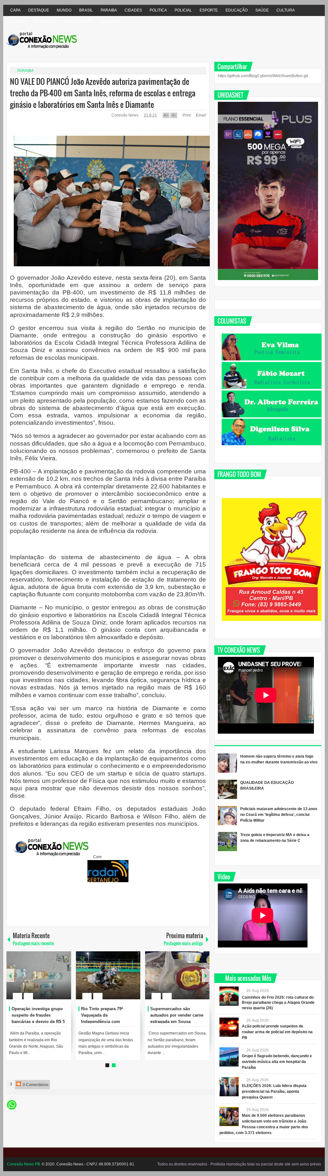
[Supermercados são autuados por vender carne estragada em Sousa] (177, 975)
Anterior (205, 975)
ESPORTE (209, 10)
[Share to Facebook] (47, 981)
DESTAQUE (38, 10)
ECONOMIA (44, 21)
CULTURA (285, 10)
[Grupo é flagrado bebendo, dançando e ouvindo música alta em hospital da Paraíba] (229, 1057)
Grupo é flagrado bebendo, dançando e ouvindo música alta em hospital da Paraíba (277, 1062)
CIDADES (133, 10)
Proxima (10, 975)
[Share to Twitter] (55, 981)
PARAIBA (109, 10)
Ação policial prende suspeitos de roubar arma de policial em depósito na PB (277, 1032)
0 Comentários (35, 1085)
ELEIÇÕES (109, 21)
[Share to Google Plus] (64, 981)
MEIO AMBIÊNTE (77, 21)
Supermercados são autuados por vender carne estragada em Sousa (176, 1015)
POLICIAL (183, 10)
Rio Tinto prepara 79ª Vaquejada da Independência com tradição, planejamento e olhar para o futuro (105, 1021)
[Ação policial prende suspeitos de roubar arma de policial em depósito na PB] (229, 1027)
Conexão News (125, 115)
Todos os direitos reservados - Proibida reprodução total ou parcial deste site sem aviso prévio (239, 1164)
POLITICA (158, 10)
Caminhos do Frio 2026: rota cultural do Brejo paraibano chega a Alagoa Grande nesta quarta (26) (278, 1003)
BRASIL (86, 10)
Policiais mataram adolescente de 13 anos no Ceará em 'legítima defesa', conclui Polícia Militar (278, 815)
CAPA (15, 10)
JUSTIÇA (18, 21)
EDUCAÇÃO (237, 10)
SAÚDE (262, 10)
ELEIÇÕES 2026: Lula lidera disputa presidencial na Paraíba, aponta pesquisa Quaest (274, 1091)
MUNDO (64, 10)
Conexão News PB (23, 1164)
